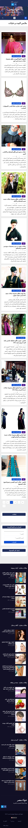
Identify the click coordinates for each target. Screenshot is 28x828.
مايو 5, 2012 (22, 344)
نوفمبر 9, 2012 (10, 748)
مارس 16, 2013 (10, 690)
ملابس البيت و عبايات (16, 56)
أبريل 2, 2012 (11, 588)
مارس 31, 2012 (10, 783)
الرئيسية (19, 821)
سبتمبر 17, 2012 (22, 156)
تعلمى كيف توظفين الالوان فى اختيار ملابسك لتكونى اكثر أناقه (8, 574)
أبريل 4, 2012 (22, 486)
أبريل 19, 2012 (10, 771)
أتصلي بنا (5, 821)
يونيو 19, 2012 (22, 297)
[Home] (25, 18)
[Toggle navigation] (14, 18)
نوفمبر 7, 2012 (10, 702)
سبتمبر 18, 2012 (22, 110)
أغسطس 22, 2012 (21, 250)
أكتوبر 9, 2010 (10, 612)
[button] (2, 18)
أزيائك (23, 56)
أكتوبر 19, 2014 (10, 645)
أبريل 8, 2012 (11, 670)
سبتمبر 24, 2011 (10, 726)
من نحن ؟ (12, 821)
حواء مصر (14, 9)
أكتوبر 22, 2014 (10, 633)
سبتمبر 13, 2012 (22, 203)
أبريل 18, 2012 (22, 392)
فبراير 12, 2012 (10, 716)
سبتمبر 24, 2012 (22, 63)
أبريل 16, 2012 (22, 439)
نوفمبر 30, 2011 (10, 600)
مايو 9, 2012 (11, 760)
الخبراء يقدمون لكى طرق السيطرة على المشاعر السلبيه (9, 713)
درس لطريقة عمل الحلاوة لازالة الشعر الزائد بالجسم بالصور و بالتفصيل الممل (8, 667)
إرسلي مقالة (5, 825)
